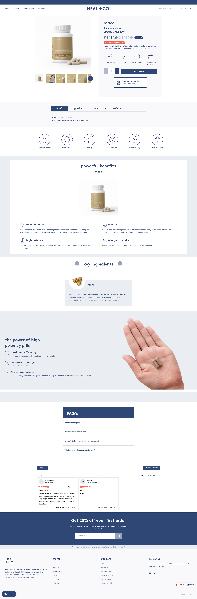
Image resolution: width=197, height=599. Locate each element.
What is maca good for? (74, 423)
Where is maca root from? (75, 432)
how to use (99, 108)
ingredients (79, 108)
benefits (60, 108)
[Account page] (190, 8)
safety (117, 108)
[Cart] (185, 8)
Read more (112, 300)
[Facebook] (154, 572)
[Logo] (98, 9)
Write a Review (153, 468)
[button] (112, 28)
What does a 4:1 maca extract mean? (80, 450)
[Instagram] (150, 572)
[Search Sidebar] (181, 8)
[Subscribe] (118, 536)
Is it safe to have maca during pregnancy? (82, 441)
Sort (142, 475)
